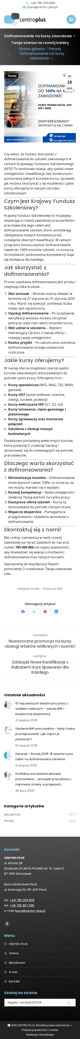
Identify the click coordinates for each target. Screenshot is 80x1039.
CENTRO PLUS (18, 944)
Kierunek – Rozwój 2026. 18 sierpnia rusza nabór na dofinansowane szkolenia (44, 756)
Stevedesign (46, 1034)
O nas (13, 972)
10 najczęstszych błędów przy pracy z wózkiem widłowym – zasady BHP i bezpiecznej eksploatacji (42, 708)
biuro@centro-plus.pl (42, 7)
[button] (69, 1002)
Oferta (13, 953)
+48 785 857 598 (22, 905)
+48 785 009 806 (42, 3)
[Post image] (8, 705)
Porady (12, 75)
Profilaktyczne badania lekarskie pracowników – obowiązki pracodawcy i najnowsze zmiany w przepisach (43, 779)
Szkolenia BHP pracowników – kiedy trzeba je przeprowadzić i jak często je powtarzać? (45, 734)
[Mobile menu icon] (71, 19)
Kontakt (14, 981)
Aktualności (17, 963)
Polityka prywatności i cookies (40, 1030)
